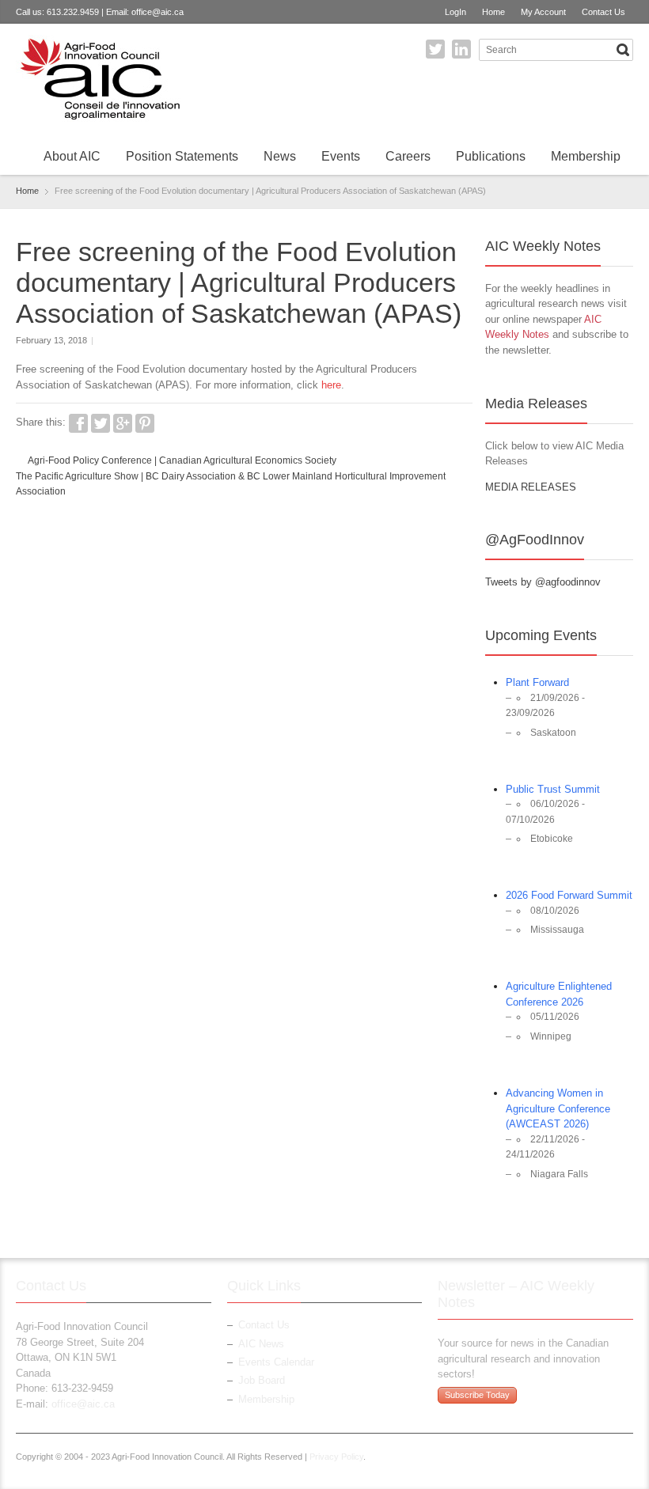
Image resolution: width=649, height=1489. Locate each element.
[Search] (622, 50)
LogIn (455, 12)
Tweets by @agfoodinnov (543, 582)
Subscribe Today (477, 1395)
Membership (586, 156)
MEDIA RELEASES (530, 487)
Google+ (122, 423)
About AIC (72, 156)
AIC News (261, 1344)
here (331, 385)
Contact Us (603, 12)
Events (340, 156)
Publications (491, 156)
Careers (408, 156)
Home (493, 12)
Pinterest (144, 423)
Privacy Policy (336, 1456)
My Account (543, 12)
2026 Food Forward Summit (569, 895)
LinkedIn (461, 49)
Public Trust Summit (553, 789)
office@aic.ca (157, 12)
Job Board (261, 1380)
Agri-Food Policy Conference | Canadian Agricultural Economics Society (182, 460)
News (280, 156)
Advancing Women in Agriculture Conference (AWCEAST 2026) (558, 1108)
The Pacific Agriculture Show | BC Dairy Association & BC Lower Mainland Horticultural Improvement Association (231, 484)
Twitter (435, 49)
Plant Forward (537, 682)
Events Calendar (276, 1362)
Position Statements (182, 156)
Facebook (78, 423)
